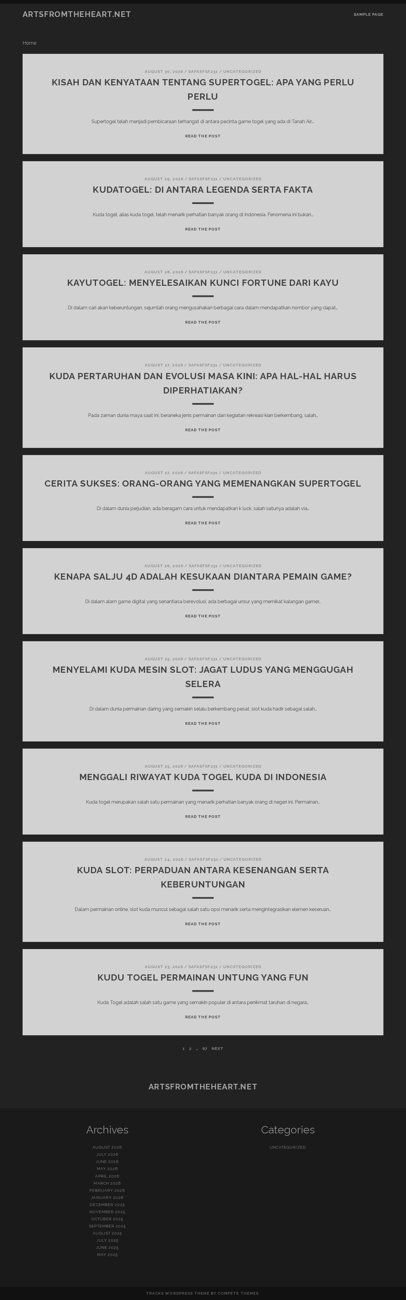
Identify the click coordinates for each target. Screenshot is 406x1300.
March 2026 (107, 1183)
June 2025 (107, 1247)
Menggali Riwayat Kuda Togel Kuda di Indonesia (203, 777)
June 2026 (107, 1161)
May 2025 (107, 1254)
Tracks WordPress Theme (178, 1293)
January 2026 (107, 1197)
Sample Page (368, 14)
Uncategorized (242, 71)
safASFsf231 (203, 71)
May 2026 (107, 1168)
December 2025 (107, 1204)
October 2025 (107, 1219)
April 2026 (107, 1176)
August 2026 (107, 1147)
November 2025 (107, 1212)
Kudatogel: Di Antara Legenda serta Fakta (203, 189)
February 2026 (107, 1190)
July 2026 (107, 1154)
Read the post (203, 136)
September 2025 (107, 1226)
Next (218, 1048)
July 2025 (107, 1240)
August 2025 (107, 1233)
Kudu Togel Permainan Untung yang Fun (203, 977)
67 (204, 1048)
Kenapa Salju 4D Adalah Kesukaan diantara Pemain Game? (203, 576)
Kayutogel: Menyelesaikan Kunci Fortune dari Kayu (203, 282)
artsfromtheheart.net (77, 14)
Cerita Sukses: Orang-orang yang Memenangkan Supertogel (203, 483)
